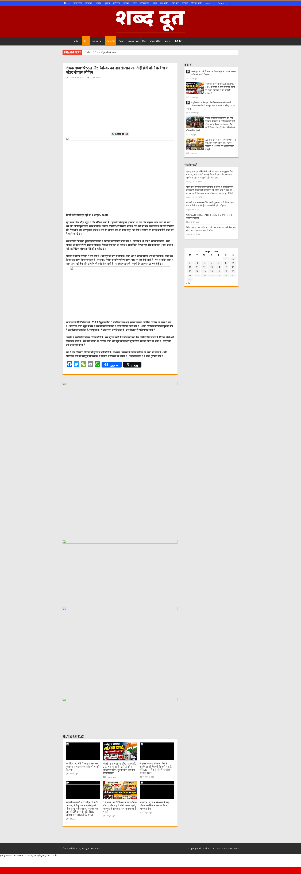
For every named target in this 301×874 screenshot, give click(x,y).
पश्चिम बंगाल (144, 3)
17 (190, 271)
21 (218, 271)
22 (226, 271)
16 (233, 267)
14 (218, 267)
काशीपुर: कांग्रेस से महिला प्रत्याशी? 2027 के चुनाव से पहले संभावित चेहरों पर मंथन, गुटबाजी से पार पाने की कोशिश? (119, 768)
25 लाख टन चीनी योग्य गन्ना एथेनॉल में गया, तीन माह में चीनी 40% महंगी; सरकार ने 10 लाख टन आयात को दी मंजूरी (120, 807)
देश (85, 41)
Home (67, 3)
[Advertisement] (120, 106)
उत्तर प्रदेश (78, 3)
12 (204, 267)
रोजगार (121, 41)
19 (204, 271)
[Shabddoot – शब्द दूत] (150, 21)
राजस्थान (175, 3)
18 (197, 271)
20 (211, 271)
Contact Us (223, 3)
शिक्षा (144, 41)
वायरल (167, 41)
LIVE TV (177, 41)
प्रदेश (76, 41)
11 (197, 267)
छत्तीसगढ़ (116, 3)
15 (226, 267)
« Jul (188, 283)
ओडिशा (98, 3)
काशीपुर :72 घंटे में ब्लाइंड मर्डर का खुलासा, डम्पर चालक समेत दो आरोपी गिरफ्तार (82, 766)
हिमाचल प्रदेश (196, 3)
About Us (210, 3)
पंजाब (135, 3)
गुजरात (107, 3)
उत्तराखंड (88, 3)
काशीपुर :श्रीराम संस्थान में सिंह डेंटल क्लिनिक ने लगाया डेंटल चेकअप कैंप (154, 805)
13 (211, 267)
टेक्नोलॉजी (110, 41)
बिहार (155, 3)
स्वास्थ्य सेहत (133, 41)
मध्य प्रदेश (164, 3)
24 (190, 275)
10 (190, 267)
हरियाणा (185, 3)
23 (233, 271)
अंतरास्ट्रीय (96, 41)
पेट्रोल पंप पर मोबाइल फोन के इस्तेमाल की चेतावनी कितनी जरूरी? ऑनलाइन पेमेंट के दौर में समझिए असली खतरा (156, 768)
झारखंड (126, 3)
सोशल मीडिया (155, 41)
